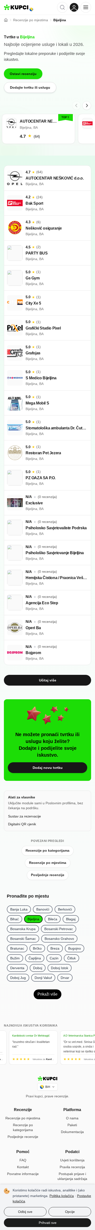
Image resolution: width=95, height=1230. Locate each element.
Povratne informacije (23, 1174)
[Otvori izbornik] (85, 7)
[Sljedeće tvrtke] (86, 105)
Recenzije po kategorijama (47, 850)
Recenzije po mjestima (47, 863)
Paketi (72, 1125)
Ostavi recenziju (23, 74)
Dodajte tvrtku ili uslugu (30, 87)
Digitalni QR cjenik (22, 824)
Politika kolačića (61, 1196)
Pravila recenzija (72, 1167)
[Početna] (6, 20)
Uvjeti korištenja (72, 1160)
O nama (72, 1118)
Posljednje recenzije (47, 875)
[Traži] (62, 7)
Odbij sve (25, 1212)
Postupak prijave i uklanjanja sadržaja (72, 1176)
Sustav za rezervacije (24, 816)
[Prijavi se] (74, 7)
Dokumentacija (72, 1132)
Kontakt (23, 1167)
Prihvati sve (48, 1223)
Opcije (70, 1212)
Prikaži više (47, 994)
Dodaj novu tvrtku (48, 768)
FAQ (22, 1160)
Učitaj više (47, 680)
